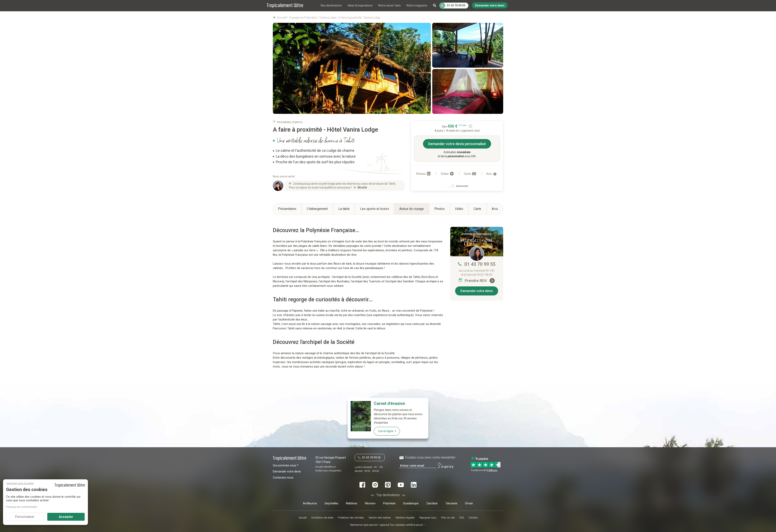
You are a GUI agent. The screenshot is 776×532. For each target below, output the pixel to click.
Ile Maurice (310, 503)
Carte (467, 173)
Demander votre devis (476, 291)
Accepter (66, 517)
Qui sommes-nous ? (285, 465)
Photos (421, 173)
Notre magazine (417, 5)
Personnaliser (24, 517)
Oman (469, 503)
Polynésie (389, 503)
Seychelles (331, 503)
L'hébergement (317, 209)
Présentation (287, 209)
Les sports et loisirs (374, 209)
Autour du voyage (411, 209)
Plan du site (448, 517)
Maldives (351, 503)
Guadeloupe (411, 503)
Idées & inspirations (360, 5)
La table (344, 209)
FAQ (461, 517)
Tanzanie (451, 503)
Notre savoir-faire (389, 5)
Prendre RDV (476, 280)
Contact (473, 517)
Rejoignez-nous (427, 517)
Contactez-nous (283, 477)
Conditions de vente (322, 517)
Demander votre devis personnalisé (457, 144)
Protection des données (351, 517)
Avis (489, 173)
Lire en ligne (385, 431)
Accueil (303, 517)
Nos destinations (331, 5)
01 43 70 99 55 (480, 264)
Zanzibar (432, 503)
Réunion (370, 503)
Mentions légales (405, 517)
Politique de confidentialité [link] (21, 506)
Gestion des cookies (380, 517)
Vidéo (445, 173)
